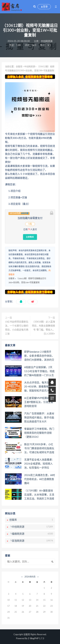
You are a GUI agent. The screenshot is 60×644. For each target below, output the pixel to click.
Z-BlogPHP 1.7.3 (36, 639)
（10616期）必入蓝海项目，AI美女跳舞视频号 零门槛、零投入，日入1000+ (43, 328)
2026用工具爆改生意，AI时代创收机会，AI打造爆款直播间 (39, 479)
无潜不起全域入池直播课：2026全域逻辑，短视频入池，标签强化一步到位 (39, 464)
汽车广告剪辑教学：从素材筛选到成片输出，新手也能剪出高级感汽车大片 (39, 417)
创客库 (19, 67)
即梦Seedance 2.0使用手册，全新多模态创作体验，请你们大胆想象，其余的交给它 (39, 356)
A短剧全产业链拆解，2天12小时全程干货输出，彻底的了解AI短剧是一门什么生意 (39, 371)
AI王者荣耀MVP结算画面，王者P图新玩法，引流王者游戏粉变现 (39, 402)
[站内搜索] (34, 7)
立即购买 (30, 237)
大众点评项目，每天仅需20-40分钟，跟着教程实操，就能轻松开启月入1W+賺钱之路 (38, 386)
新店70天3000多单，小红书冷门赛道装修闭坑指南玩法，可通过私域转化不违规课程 (39, 448)
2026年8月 (30, 577)
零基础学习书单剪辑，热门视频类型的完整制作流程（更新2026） (39, 433)
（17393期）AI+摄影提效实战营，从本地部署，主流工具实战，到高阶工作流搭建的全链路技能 (39, 494)
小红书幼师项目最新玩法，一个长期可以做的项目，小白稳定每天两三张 (16, 328)
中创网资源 (46, 41)
